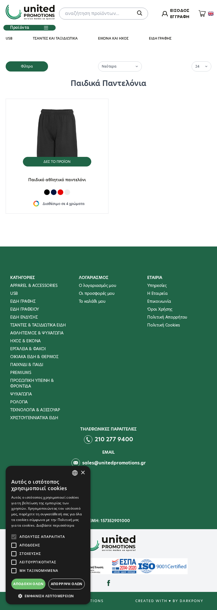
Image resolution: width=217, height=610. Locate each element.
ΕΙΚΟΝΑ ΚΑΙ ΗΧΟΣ (113, 38)
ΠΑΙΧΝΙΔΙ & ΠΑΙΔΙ (26, 364)
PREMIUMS (20, 372)
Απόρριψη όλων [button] (67, 583)
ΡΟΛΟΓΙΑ (19, 402)
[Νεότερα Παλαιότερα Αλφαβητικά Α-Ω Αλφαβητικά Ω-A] (120, 66)
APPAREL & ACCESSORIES (34, 285)
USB (9, 38)
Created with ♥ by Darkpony (169, 600)
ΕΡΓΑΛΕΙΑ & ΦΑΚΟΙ (27, 349)
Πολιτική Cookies (163, 325)
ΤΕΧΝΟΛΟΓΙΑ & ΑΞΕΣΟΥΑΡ (35, 410)
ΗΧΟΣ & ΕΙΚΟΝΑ (25, 341)
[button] (48, 596)
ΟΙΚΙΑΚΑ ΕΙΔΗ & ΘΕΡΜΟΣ (34, 357)
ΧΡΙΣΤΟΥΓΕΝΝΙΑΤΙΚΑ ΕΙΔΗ (34, 418)
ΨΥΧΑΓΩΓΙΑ (21, 394)
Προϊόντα (19, 27)
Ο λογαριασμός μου (97, 285)
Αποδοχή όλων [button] (28, 583)
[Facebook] (108, 583)
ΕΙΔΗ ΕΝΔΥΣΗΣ (24, 317)
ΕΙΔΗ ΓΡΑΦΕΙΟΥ (24, 309)
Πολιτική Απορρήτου (167, 317)
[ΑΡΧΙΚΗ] (30, 13)
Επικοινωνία (159, 301)
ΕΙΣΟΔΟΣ (179, 10)
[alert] (48, 535)
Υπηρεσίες (156, 285)
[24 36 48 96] (201, 66)
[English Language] (211, 13)
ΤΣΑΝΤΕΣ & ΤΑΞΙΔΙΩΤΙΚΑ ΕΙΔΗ (38, 325)
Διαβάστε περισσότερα (55, 525)
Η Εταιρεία (157, 293)
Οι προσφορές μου (96, 293)
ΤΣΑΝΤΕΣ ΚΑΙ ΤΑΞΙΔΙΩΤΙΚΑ (55, 38)
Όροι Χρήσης (159, 309)
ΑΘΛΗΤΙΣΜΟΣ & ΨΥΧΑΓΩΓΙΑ (36, 333)
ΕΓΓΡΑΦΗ (179, 17)
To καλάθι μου (92, 301)
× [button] (83, 473)
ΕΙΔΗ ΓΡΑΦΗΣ (160, 38)
